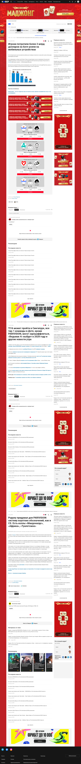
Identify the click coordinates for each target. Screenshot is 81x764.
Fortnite (9, 62)
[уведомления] (72, 1)
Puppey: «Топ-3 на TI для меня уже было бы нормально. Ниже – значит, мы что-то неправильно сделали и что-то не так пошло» (63, 400)
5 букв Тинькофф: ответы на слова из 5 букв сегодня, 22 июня (21, 289)
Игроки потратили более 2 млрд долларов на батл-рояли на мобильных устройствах (30, 37)
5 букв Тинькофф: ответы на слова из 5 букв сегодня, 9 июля (21, 260)
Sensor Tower (14, 198)
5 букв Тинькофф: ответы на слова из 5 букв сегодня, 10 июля (21, 255)
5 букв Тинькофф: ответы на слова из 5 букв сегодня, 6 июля (21, 269)
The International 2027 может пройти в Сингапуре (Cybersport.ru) (62, 392)
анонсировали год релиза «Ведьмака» (22, 367)
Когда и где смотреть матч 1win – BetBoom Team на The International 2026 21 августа (26, 480)
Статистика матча (19, 32)
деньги (19, 357)
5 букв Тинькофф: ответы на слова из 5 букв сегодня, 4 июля (21, 279)
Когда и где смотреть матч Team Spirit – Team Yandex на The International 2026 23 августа (27, 456)
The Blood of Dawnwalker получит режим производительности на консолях (62, 55)
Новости (14, 37)
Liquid (49, 346)
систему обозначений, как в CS (29, 357)
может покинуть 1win (36, 346)
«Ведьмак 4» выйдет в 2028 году (61, 50)
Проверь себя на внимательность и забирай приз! (23, 219)
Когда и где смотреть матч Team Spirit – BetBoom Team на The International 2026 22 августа (27, 466)
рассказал (21, 564)
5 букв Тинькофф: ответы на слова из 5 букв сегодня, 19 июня (21, 293)
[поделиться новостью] (51, 41)
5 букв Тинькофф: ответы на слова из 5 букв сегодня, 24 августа (63, 105)
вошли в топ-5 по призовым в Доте (29, 360)
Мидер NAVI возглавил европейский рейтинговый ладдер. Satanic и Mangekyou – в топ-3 (63, 368)
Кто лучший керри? (61, 468)
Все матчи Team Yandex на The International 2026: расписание (21, 447)
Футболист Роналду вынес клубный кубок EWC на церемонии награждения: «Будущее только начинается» (63, 44)
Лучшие (16, 209)
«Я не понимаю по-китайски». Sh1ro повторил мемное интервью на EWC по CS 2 (32, 374)
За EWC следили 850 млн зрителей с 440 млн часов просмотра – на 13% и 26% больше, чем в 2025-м (63, 78)
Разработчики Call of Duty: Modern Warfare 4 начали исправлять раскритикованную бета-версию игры (63, 63)
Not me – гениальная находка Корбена (17, 573)
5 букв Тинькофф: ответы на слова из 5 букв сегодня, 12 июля (21, 250)
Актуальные (22, 209)
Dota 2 (12, 321)
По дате (10, 209)
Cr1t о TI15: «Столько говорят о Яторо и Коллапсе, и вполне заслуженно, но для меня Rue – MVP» (62, 356)
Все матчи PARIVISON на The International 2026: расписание (21, 437)
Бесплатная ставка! (16, 603)
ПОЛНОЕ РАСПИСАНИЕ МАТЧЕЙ (40, 35)
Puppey (14, 534)
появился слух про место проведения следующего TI (25, 351)
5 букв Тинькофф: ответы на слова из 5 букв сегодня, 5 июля (21, 274)
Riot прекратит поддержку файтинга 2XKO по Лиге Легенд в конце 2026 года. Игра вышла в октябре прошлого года (63, 86)
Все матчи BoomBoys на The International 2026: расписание (20, 461)
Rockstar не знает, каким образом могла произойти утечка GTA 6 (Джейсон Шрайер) (63, 98)
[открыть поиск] (70, 1)
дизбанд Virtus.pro (27, 349)
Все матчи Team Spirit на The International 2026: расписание (20, 442)
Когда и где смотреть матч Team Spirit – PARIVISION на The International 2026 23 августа (26, 451)
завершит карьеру (40, 349)
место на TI (39, 356)
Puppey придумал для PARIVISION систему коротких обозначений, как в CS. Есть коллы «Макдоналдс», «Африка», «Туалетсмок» (63, 328)
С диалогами (48, 209)
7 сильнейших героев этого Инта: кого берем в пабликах (28, 377)
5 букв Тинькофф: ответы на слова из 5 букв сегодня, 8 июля (21, 265)
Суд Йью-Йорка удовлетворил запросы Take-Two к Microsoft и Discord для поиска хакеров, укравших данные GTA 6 (63, 70)
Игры (12, 37)
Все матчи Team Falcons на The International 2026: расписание (21, 470)
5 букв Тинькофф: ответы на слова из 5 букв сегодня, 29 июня (21, 284)
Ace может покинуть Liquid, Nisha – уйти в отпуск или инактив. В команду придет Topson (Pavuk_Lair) (62, 376)
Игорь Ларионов (17, 196)
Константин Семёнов (18, 385)
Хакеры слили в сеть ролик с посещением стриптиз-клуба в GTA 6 (63, 92)
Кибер (9, 37)
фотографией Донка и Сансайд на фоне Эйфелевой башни (34, 363)
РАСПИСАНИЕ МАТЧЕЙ (12, 20)
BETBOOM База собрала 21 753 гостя (62, 362)
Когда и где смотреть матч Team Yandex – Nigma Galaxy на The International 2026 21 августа (27, 475)
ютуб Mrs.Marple (15, 582)
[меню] (11, 1)
